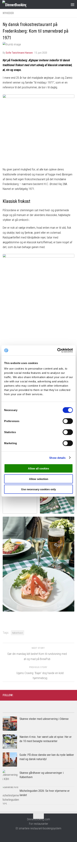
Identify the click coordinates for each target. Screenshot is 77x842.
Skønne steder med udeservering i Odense (44, 719)
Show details (57, 457)
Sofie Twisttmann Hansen (19, 52)
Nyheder (8, 13)
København (17, 632)
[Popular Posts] (20, 711)
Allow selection (38, 478)
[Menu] (72, 4)
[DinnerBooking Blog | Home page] (18, 5)
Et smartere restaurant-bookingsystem (38, 828)
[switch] (68, 421)
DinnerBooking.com (38, 819)
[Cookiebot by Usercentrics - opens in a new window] (57, 350)
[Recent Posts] (56, 711)
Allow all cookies (38, 468)
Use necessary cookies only (38, 489)
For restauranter (38, 823)
